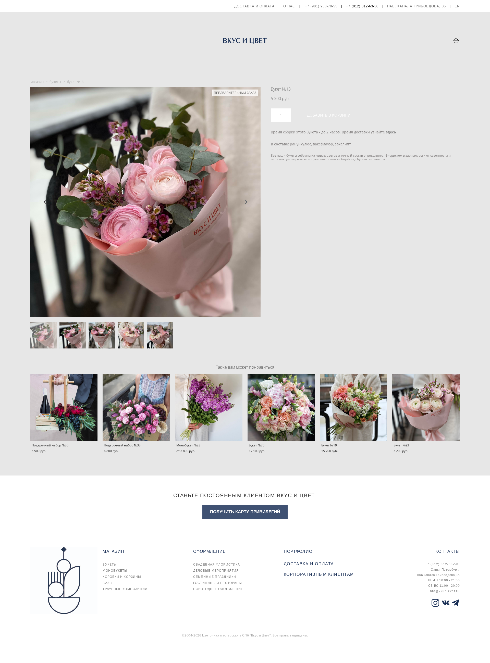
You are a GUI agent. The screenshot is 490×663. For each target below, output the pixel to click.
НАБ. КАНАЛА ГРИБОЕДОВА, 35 (416, 6)
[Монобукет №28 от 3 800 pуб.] (208, 407)
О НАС (289, 6)
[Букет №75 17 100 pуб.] (281, 407)
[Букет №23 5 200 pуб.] (426, 407)
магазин (37, 81)
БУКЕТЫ (110, 564)
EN (457, 6)
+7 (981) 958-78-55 (321, 6)
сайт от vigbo (40, 650)
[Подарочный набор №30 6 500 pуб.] (64, 407)
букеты (55, 81)
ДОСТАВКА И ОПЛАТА (254, 6)
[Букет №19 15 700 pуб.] (353, 407)
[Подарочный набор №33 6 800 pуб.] (136, 407)
